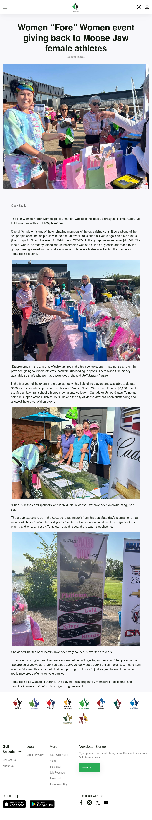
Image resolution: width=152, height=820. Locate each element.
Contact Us (9, 760)
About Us (8, 766)
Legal (30, 746)
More (53, 746)
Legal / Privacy (35, 754)
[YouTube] (106, 802)
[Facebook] (81, 802)
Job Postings (57, 772)
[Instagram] (89, 802)
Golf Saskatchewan (13, 749)
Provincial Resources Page (59, 781)
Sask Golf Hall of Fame (59, 757)
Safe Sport (56, 766)
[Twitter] (97, 802)
